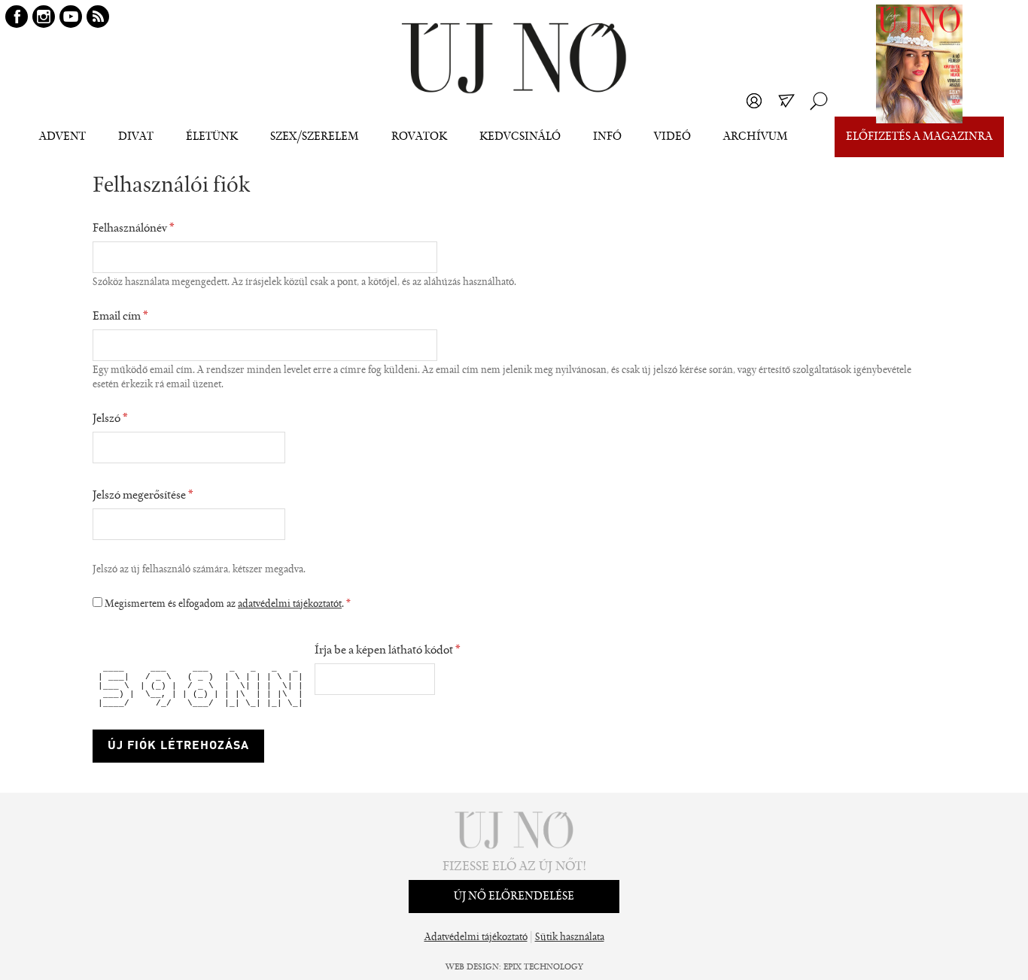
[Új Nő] (514, 58)
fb (16, 16)
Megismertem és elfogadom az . (228, 604)
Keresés (819, 101)
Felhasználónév (134, 229)
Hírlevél (786, 101)
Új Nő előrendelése (514, 896)
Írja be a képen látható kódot (388, 651)
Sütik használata (569, 938)
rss (98, 16)
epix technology (543, 967)
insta (43, 16)
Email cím (120, 317)
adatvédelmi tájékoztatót (290, 604)
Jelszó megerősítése (143, 496)
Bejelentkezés (754, 101)
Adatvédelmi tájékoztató (476, 938)
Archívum (755, 137)
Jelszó (110, 419)
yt (70, 16)
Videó (672, 137)
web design (472, 967)
